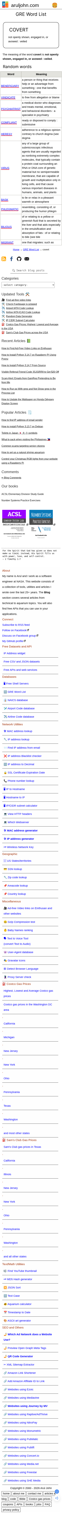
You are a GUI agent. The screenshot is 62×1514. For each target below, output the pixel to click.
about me (18, 1493)
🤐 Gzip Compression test (19, 921)
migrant (7, 242)
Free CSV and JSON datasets (22, 661)
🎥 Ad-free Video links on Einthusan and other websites (28, 911)
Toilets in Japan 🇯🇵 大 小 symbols (19, 433)
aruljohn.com (25, 5)
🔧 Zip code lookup (15, 877)
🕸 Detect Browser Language (21, 968)
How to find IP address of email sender (22, 420)
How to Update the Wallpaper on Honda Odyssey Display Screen (28, 401)
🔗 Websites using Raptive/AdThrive (26, 1414)
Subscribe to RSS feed (16, 624)
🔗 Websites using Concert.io (21, 1455)
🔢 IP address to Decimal (19, 764)
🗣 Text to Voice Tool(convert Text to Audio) (17, 941)
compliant (9, 122)
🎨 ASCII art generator (17, 1320)
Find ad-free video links (18, 300)
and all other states (15, 1256)
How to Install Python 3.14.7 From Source (24, 365)
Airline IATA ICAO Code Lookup (23, 312)
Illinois (7, 1174)
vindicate (8, 97)
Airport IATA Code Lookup (20, 308)
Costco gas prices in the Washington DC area (28, 1007)
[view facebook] (11, 259)
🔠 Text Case (12, 1295)
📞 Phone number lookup (19, 780)
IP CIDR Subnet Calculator (20, 320)
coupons (8, 1504)
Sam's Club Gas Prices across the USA (27, 332)
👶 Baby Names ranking (18, 930)
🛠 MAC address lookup (18, 731)
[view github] (19, 259)
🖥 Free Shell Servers (16, 683)
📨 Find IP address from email (22, 747)
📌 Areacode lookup (16, 885)
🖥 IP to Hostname (14, 789)
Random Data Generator (19, 316)
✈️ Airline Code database (19, 716)
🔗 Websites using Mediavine (21, 1397)
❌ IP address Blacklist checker (23, 756)
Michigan (9, 1037)
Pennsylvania (12, 1092)
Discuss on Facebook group (19, 635)
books (29, 1504)
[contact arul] (27, 259)
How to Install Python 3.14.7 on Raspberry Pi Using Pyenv (29, 357)
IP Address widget (14, 653)
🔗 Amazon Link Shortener (20, 1372)
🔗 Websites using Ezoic (18, 1389)
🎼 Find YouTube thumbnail (20, 1270)
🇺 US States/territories (17, 860)
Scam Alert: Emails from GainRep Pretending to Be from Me (29, 380)
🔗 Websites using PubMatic (21, 1439)
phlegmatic (10, 209)
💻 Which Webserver (16, 822)
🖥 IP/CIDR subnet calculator (20, 805)
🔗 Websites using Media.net (21, 1464)
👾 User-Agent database (18, 952)
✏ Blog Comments (11, 477)
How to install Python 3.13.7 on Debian (22, 426)
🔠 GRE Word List (15, 691)
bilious (6, 226)
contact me (34, 1493)
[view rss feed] (4, 259)
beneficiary (10, 85)
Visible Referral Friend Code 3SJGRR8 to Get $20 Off (30, 372)
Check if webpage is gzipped (21, 304)
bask (4, 199)
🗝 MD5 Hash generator (18, 1279)
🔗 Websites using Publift (19, 1447)
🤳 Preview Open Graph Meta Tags (25, 1348)
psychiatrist (11, 108)
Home (16, 249)
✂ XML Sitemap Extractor (19, 1364)
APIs (19, 1504)
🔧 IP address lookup (16, 739)
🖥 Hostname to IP (14, 797)
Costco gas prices (39, 1498)
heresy (6, 134)
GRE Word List (31, 249)
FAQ (47, 1504)
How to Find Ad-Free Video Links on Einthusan (27, 348)
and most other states (17, 1133)
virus (5, 167)
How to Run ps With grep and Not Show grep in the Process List (29, 391)
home (6, 1493)
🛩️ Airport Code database (19, 708)
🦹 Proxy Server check (17, 977)
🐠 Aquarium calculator (17, 1304)
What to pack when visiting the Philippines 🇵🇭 (26, 439)
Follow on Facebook (14, 630)
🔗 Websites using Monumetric (22, 1430)
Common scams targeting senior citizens (23, 446)
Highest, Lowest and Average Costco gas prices (28, 993)
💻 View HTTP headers (18, 813)
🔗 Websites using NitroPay (20, 1422)
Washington (11, 1119)
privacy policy (11, 1509)
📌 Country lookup (15, 893)
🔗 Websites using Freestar (20, 1472)
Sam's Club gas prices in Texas (22, 1146)
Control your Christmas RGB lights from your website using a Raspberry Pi (30, 461)
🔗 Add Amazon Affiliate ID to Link (24, 1381)
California (9, 1023)
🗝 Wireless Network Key (19, 847)
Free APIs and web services (20, 669)
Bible (22, 1498)
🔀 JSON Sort (12, 1287)
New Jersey (11, 1050)
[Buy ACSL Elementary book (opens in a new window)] (15, 525)
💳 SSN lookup (13, 869)
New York (9, 1064)
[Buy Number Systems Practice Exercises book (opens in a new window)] (42, 525)
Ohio (6, 1078)
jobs (38, 1504)
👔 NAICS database (16, 700)
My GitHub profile (12, 641)
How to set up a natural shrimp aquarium (23, 452)
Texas (7, 1105)
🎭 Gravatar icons (14, 960)
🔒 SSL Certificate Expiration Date (24, 772)
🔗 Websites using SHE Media (22, 1480)
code (13, 1498)
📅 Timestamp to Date (17, 1312)
